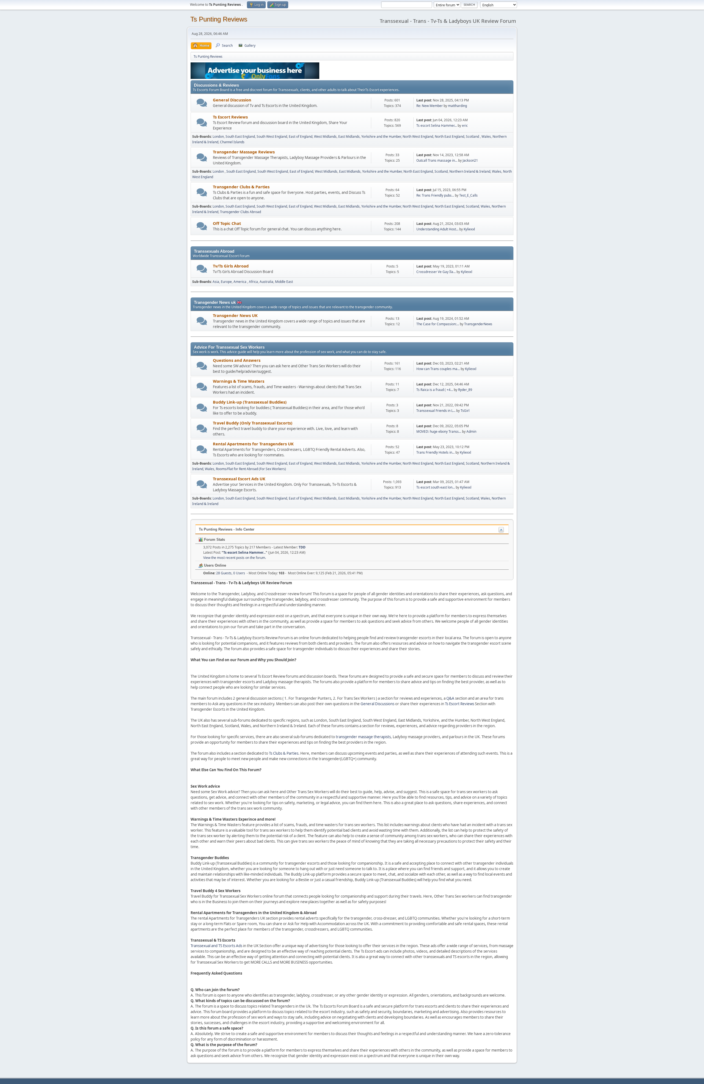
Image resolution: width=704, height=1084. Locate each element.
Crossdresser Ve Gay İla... (436, 271)
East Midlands (349, 136)
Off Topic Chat (227, 223)
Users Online (214, 565)
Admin (471, 431)
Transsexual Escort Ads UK (239, 478)
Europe (226, 281)
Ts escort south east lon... (435, 487)
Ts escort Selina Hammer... (436, 125)
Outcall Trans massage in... (436, 160)
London (218, 136)
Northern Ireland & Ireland (469, 171)
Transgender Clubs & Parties (241, 186)
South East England (240, 136)
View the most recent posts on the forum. (234, 557)
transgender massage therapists (363, 736)
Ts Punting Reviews (218, 19)
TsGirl (465, 410)
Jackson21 (470, 160)
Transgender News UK (235, 315)
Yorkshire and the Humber (381, 136)
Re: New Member (429, 105)
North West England (418, 136)
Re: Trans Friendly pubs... (435, 195)
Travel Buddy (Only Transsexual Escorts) (252, 423)
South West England (272, 136)
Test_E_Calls (468, 195)
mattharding (457, 105)
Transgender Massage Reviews (244, 152)
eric (465, 125)
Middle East (284, 281)
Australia (266, 281)
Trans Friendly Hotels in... (435, 452)
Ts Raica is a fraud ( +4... (434, 389)
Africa (253, 281)
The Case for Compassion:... (437, 324)
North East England (449, 136)
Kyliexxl (469, 229)
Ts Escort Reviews (230, 117)
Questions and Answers (236, 360)
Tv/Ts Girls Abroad (231, 266)
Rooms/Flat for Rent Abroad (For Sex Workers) (251, 469)
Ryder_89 (465, 389)
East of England (300, 136)
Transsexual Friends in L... (435, 410)
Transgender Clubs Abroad (240, 211)
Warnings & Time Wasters (238, 381)
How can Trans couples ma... (438, 368)
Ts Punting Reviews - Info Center (226, 529)
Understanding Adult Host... (437, 229)
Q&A (450, 698)
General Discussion (232, 100)
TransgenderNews (478, 324)
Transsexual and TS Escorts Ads (216, 945)
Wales (486, 136)
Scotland (473, 136)
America (240, 281)
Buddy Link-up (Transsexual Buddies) (250, 402)
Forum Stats (214, 539)
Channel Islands (232, 142)
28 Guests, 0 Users (224, 573)
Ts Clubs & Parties (283, 753)
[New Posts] (202, 102)
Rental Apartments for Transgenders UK (253, 443)
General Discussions (377, 703)
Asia (216, 281)
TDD (302, 547)
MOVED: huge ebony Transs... (438, 431)
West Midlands (325, 136)
